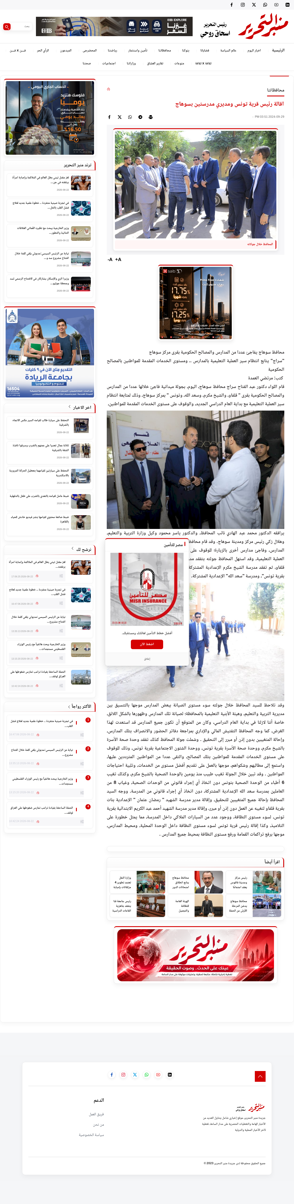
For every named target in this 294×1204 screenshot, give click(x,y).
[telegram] (140, 117)
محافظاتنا (164, 51)
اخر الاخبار (81, 408)
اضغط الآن (147, 644)
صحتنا (87, 63)
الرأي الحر (43, 51)
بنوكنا (185, 51)
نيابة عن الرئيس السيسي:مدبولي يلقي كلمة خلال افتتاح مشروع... (38, 619)
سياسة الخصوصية (91, 1135)
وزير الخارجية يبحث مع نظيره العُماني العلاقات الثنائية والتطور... (43, 230)
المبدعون (65, 51)
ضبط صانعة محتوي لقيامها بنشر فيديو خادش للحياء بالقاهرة (40, 519)
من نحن (98, 1125)
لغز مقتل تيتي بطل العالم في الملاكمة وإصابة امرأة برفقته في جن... (40, 180)
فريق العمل (96, 1114)
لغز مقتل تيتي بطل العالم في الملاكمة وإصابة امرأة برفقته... (37, 564)
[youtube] (276, 4)
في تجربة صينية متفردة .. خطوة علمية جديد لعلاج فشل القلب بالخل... (40, 205)
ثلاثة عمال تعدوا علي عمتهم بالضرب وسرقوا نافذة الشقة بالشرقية (41, 448)
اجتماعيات (109, 63)
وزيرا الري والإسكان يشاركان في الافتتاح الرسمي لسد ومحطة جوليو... (39, 281)
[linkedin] (287, 4)
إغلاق (147, 659)
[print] (150, 117)
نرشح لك (83, 550)
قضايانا (204, 51)
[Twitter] (254, 4)
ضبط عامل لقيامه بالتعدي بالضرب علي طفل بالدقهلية (39, 496)
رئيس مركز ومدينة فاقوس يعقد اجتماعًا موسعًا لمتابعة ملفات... (238, 882)
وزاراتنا (131, 63)
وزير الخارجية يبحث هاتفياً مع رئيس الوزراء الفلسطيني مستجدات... (41, 647)
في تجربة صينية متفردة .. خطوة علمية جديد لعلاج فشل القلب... (37, 592)
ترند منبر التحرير (77, 165)
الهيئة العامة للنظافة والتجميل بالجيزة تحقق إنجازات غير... (181, 906)
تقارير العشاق (155, 63)
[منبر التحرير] (244, 26)
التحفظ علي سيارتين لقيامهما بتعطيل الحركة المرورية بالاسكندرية (39, 473)
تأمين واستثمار (137, 51)
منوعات (179, 63)
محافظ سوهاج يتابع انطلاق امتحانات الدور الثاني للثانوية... (180, 882)
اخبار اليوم (254, 51)
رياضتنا (112, 51)
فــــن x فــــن (18, 51)
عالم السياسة (228, 51)
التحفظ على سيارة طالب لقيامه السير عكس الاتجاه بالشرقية (40, 423)
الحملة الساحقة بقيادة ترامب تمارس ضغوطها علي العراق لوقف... (37, 674)
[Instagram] (242, 4)
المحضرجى (90, 51)
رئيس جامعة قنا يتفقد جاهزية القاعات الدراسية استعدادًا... (121, 906)
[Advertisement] (215, 1042)
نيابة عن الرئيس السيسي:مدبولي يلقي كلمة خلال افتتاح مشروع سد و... (42, 256)
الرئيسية (278, 50)
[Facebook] (231, 4)
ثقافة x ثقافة (203, 63)
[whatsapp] (130, 117)
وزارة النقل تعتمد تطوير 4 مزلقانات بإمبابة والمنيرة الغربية (122, 882)
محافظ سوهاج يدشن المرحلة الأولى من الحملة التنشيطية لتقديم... (238, 906)
